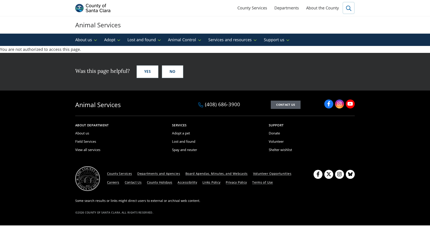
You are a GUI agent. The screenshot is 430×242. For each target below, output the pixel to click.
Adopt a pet (181, 133)
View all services (87, 149)
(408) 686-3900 (222, 104)
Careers (113, 182)
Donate (274, 133)
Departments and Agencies (158, 173)
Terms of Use (262, 182)
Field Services (85, 141)
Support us (274, 39)
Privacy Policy (236, 182)
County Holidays (159, 182)
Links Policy (211, 182)
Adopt (109, 39)
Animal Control (182, 39)
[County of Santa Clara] (93, 8)
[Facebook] (318, 174)
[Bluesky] (350, 174)
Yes (147, 71)
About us (83, 39)
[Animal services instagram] (339, 103)
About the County (322, 8)
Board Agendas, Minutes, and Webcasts (216, 173)
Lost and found (141, 39)
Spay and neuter (184, 149)
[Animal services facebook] (328, 103)
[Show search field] (348, 8)
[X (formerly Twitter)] (328, 174)
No (173, 71)
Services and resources (230, 39)
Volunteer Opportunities (272, 173)
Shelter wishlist (280, 149)
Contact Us (285, 105)
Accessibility (187, 182)
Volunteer (276, 141)
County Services (252, 8)
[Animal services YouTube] (350, 103)
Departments (286, 8)
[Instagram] (339, 174)
